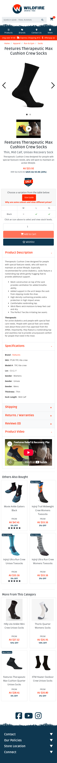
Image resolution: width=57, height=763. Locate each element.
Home (7, 43)
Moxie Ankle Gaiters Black (14, 508)
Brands (22, 32)
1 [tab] (26, 114)
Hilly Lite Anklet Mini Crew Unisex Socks (14, 625)
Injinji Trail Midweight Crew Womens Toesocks (43, 510)
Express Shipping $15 (30, 37)
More (50, 32)
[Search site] (42, 20)
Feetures (16, 354)
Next (53, 85)
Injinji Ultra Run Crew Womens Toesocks (43, 561)
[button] (28, 242)
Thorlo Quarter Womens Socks (43, 625)
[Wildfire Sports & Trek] (28, 9)
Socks (40, 43)
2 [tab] (30, 114)
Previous (4, 85)
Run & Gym (29, 43)
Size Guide (29, 197)
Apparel (16, 43)
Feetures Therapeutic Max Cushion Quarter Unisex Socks (14, 680)
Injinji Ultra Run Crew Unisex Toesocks (14, 561)
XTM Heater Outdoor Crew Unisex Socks (43, 678)
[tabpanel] (28, 84)
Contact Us (37, 32)
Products (8, 32)
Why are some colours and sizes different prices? (28, 202)
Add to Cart (30, 234)
